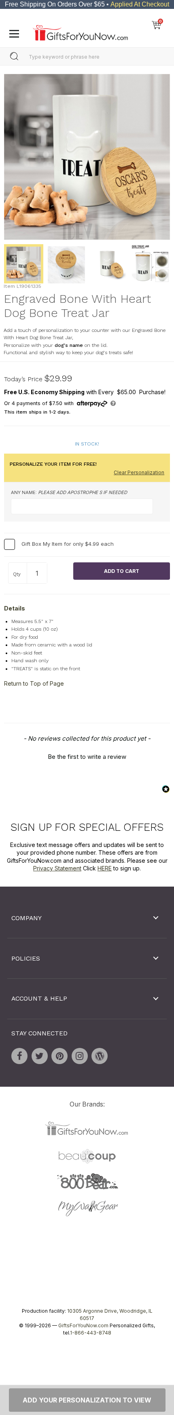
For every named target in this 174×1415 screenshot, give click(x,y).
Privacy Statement (57, 868)
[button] (87, 755)
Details (14, 608)
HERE (105, 868)
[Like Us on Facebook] (19, 1056)
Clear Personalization (139, 472)
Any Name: (69, 492)
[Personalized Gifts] (80, 30)
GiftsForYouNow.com (83, 1325)
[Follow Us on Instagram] (80, 1056)
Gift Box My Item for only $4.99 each (67, 544)
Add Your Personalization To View (87, 1400)
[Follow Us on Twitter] (40, 1056)
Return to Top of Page (34, 683)
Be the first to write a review (87, 756)
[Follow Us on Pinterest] (59, 1056)
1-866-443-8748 (90, 1333)
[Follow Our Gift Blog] (99, 1056)
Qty (17, 574)
